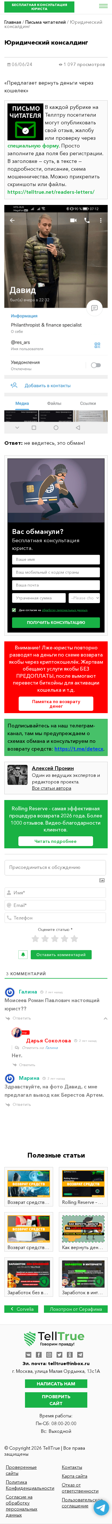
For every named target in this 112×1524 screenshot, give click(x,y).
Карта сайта (74, 1476)
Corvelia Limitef (24, 1309)
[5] (74, 938)
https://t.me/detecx (79, 749)
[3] (55, 938)
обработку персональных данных (64, 610)
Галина (51, 1047)
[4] (64, 938)
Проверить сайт (56, 1400)
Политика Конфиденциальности (29, 1485)
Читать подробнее (55, 841)
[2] (45, 938)
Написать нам (56, 1384)
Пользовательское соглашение (82, 1503)
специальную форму (33, 146)
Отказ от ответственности (80, 1488)
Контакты (72, 1467)
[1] (35, 938)
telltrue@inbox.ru (69, 1363)
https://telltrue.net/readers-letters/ (50, 192)
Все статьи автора (51, 788)
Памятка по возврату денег (56, 704)
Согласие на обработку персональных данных (21, 1506)
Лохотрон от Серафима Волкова (76, 1309)
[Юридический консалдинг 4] (56, 319)
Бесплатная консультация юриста (39, 7)
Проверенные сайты (21, 1470)
